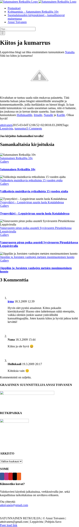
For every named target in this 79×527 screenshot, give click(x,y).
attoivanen (6, 125)
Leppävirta (6, 128)
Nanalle (48, 115)
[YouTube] (10, 476)
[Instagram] (6, 476)
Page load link (8, 525)
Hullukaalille (24, 115)
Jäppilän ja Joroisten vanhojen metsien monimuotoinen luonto (37, 257)
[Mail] (15, 476)
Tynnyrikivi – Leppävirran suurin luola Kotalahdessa (32, 202)
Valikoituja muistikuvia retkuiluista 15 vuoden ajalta (31, 180)
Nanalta (69, 52)
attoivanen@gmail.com (14, 505)
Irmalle (38, 115)
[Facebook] (2, 476)
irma (11, 301)
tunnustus (20, 128)
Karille (61, 115)
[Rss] (19, 476)
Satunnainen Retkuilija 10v (16, 158)
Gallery (4, 161)
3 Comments (34, 128)
